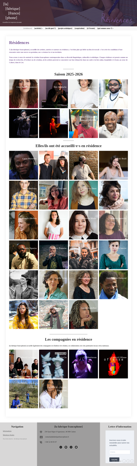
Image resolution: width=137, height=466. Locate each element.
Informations (7, 431)
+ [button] (128, 461)
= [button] (132, 461)
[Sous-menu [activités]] (42, 28)
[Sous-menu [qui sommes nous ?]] (113, 28)
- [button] (124, 461)
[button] (23, 93)
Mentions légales (8, 435)
